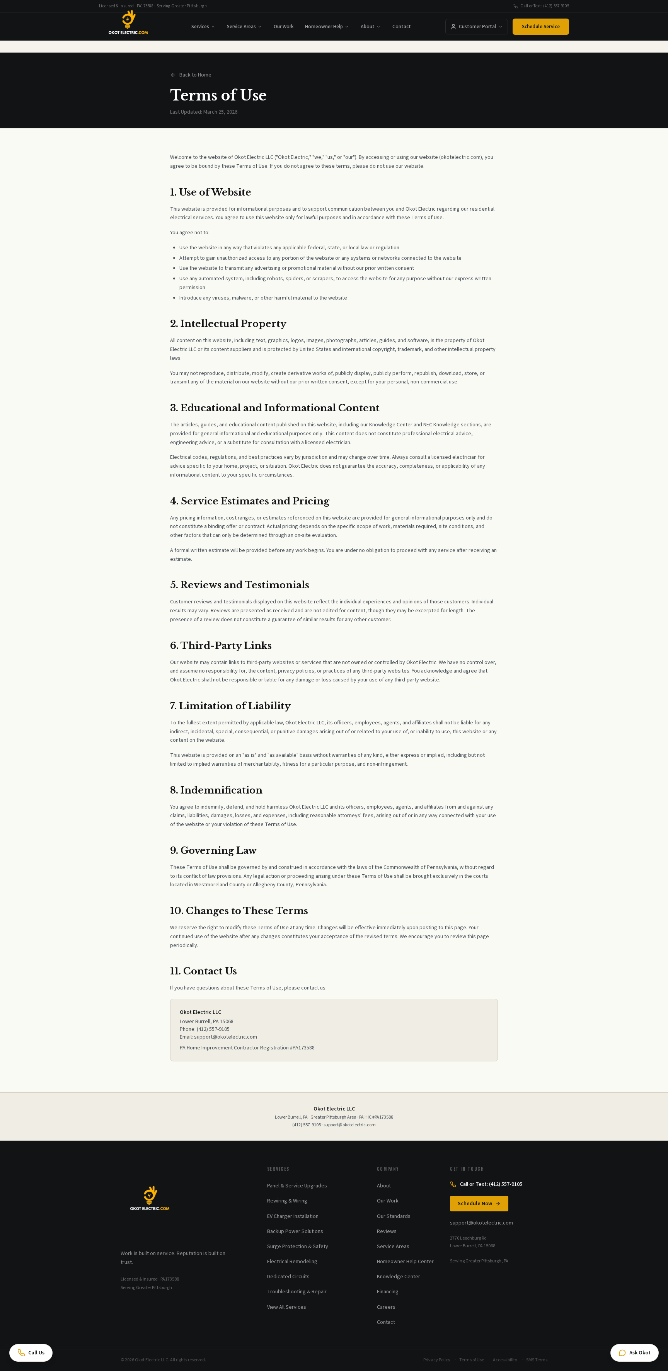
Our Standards (394, 1216)
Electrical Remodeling (292, 1261)
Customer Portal (477, 26)
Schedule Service (541, 26)
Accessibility (505, 1360)
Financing (388, 1292)
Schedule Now (475, 1204)
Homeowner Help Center (405, 1261)
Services (200, 26)
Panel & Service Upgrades (297, 1186)
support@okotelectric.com (481, 1223)
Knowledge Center (398, 1277)
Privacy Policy (436, 1360)
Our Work (283, 26)
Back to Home (195, 75)
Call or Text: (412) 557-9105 (544, 6)
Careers (386, 1307)
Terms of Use (471, 1360)
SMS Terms (536, 1360)
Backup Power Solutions (295, 1231)
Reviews (387, 1231)
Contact (401, 26)
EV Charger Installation (293, 1216)
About (368, 26)
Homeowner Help (324, 26)
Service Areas (241, 26)
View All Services (286, 1307)
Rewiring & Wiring (287, 1201)
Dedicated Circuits (288, 1277)
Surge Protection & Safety (297, 1246)
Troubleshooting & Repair (297, 1292)
